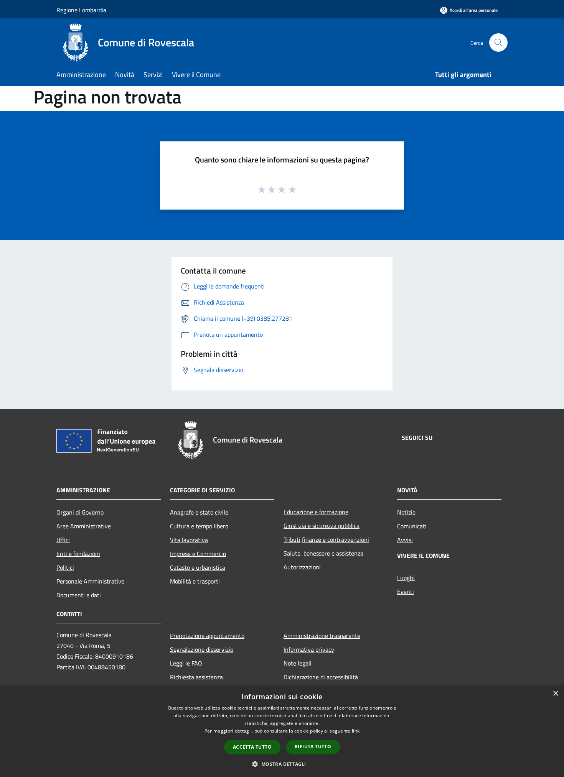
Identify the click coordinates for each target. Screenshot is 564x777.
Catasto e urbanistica (197, 567)
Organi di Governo (80, 512)
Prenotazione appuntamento (207, 635)
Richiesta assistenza (196, 677)
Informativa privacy (309, 649)
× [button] (555, 694)
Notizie (406, 512)
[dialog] (282, 731)
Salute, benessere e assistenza (323, 553)
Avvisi (405, 539)
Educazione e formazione (316, 511)
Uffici (63, 539)
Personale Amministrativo (90, 581)
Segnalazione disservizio (201, 649)
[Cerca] (498, 42)
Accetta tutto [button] (252, 747)
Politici (65, 567)
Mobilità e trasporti (195, 581)
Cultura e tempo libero (199, 526)
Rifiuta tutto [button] (313, 746)
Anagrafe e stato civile (199, 512)
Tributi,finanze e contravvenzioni (326, 539)
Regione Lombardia (81, 10)
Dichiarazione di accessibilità (321, 677)
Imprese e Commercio (198, 553)
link (356, 731)
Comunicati (412, 526)
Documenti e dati (78, 595)
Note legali (298, 663)
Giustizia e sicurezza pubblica (322, 525)
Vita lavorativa (189, 539)
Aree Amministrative (83, 526)
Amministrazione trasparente (322, 635)
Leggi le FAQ (186, 663)
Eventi (405, 591)
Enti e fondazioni (78, 553)
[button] (282, 764)
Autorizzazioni (302, 567)
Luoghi (406, 577)
